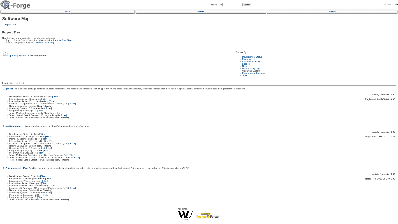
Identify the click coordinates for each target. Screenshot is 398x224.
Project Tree (10, 24)
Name (245, 66)
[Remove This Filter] (62, 40)
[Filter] (55, 97)
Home (67, 11)
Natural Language (251, 68)
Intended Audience (251, 61)
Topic (244, 75)
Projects (332, 11)
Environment (248, 59)
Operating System (17, 55)
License (246, 64)
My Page (200, 11)
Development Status (252, 57)
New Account (393, 5)
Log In (384, 5)
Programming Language (254, 73)
